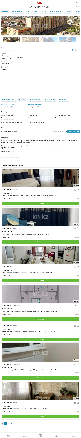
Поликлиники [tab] (51, 99)
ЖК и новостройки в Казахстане (13, 431)
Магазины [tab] (64, 99)
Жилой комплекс (9, 99)
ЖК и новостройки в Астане (29, 431)
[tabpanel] (40, 106)
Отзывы (67, 11)
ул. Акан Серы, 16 (7, 193)
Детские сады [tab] (36, 99)
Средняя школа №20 (35, 104)
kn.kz (2, 431)
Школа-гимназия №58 (8, 104)
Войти (77, 2)
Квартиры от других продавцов (51, 11)
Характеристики (32, 11)
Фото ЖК (5, 11)
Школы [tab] (23, 99)
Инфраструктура (17, 11)
